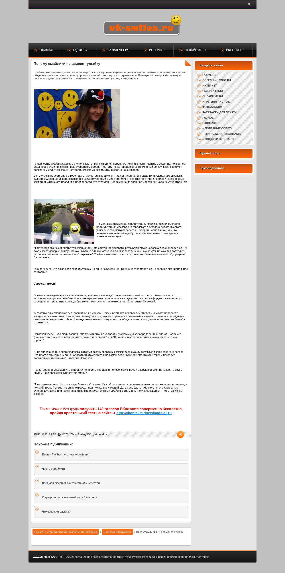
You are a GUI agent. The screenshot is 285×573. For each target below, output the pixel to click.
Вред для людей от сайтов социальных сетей (71, 483)
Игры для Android (216, 101)
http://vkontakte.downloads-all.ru (144, 413)
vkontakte (100, 434)
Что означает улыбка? (56, 511)
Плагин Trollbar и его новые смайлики (66, 454)
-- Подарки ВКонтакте (218, 139)
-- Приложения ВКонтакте (221, 133)
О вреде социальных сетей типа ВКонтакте (69, 497)
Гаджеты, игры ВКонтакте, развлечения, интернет (65, 532)
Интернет (157, 50)
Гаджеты (80, 50)
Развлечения (118, 50)
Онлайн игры (195, 50)
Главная (46, 50)
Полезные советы (216, 80)
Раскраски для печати (219, 112)
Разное (208, 117)
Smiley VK (84, 434)
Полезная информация (117, 532)
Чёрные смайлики (53, 468)
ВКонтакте (235, 50)
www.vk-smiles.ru (44, 557)
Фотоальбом (212, 107)
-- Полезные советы (217, 128)
